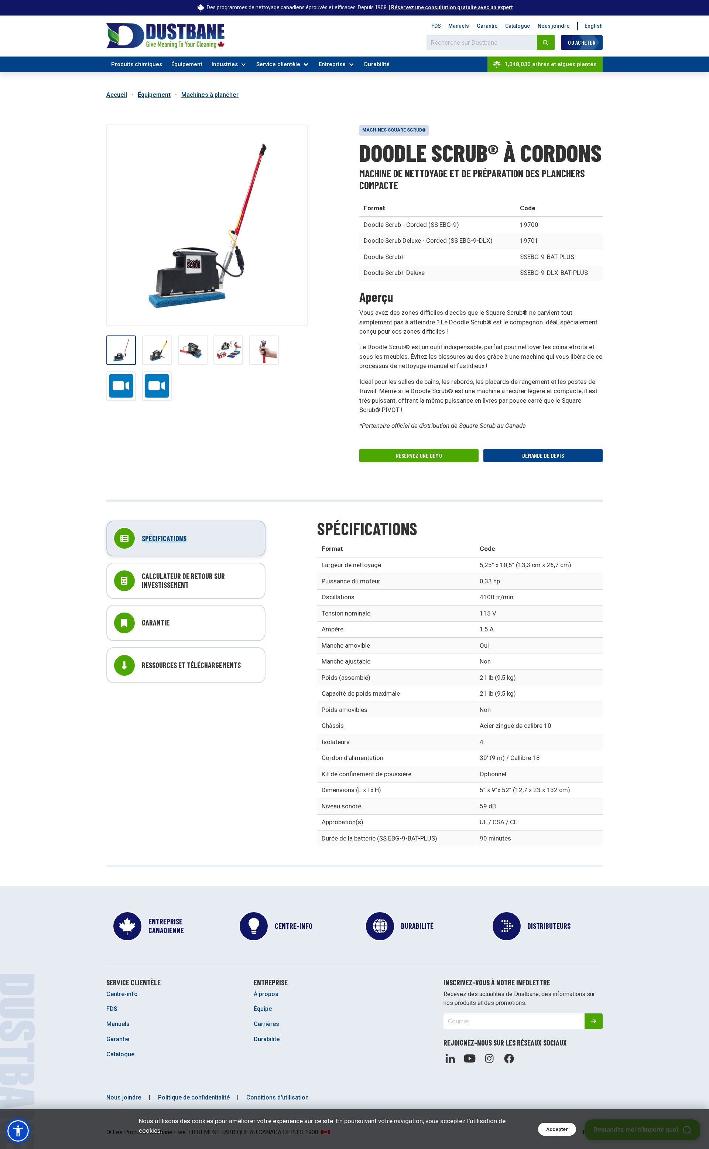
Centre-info (122, 994)
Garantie (487, 26)
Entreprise (332, 64)
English (594, 26)
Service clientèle (278, 64)
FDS (436, 26)
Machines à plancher (210, 94)
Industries (225, 64)
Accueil (116, 94)
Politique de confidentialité (194, 1097)
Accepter (557, 1129)
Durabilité (377, 64)
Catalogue (517, 26)
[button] (18, 1131)
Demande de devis (543, 455)
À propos (266, 994)
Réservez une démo (419, 455)
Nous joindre (553, 26)
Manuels (458, 26)
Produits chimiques (136, 64)
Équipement (186, 64)
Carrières (266, 1023)
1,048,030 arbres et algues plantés (550, 64)
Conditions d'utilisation (277, 1097)
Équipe (263, 1008)
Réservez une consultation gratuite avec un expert (452, 7)
